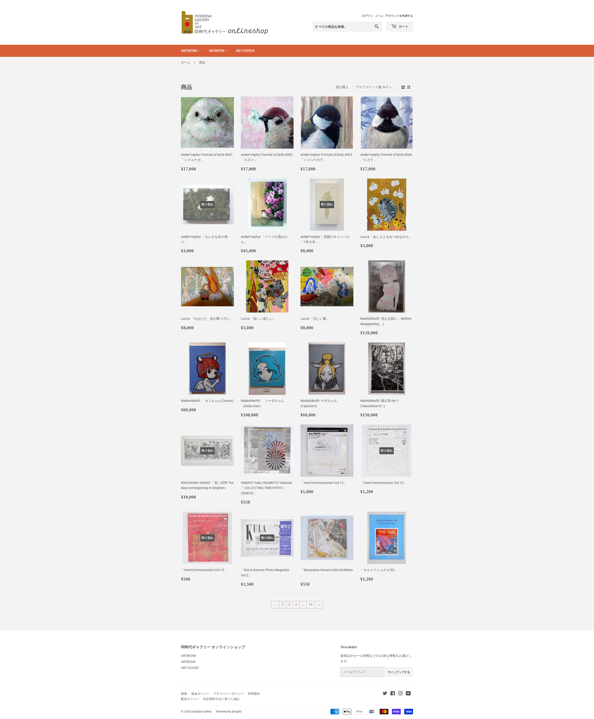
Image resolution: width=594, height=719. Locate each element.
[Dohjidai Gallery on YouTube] (408, 694)
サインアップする (399, 672)
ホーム (185, 62)
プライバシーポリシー (228, 693)
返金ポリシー (200, 693)
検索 (184, 693)
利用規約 (254, 693)
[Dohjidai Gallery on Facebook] (392, 694)
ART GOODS (245, 51)
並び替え (342, 87)
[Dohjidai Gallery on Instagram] (400, 694)
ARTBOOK (217, 51)
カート (403, 26)
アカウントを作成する (399, 15)
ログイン (367, 15)
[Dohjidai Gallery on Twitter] (385, 694)
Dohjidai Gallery (201, 711)
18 (311, 604)
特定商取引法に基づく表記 (221, 699)
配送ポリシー (190, 699)
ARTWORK (189, 51)
